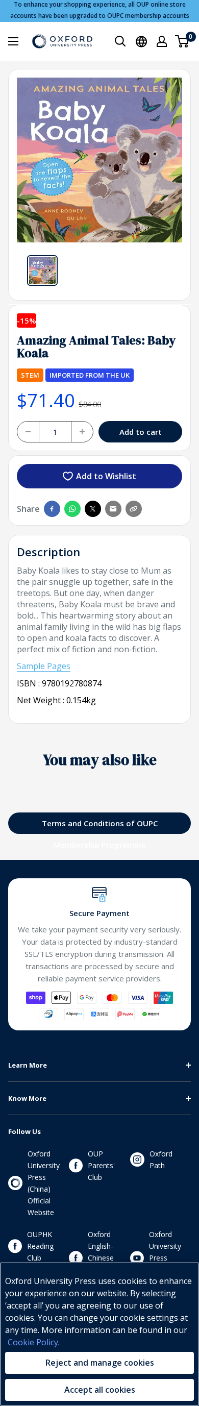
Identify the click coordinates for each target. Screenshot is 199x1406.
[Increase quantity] (82, 432)
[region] (99, 1334)
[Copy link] (134, 509)
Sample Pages (43, 666)
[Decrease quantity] (28, 432)
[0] (182, 41)
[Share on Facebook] (52, 509)
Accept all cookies (99, 1389)
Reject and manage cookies (99, 1362)
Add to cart (140, 432)
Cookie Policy (33, 1342)
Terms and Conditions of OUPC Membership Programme (100, 826)
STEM (30, 375)
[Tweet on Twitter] (93, 509)
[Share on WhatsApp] (72, 509)
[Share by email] (113, 509)
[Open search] (120, 41)
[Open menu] (13, 41)
